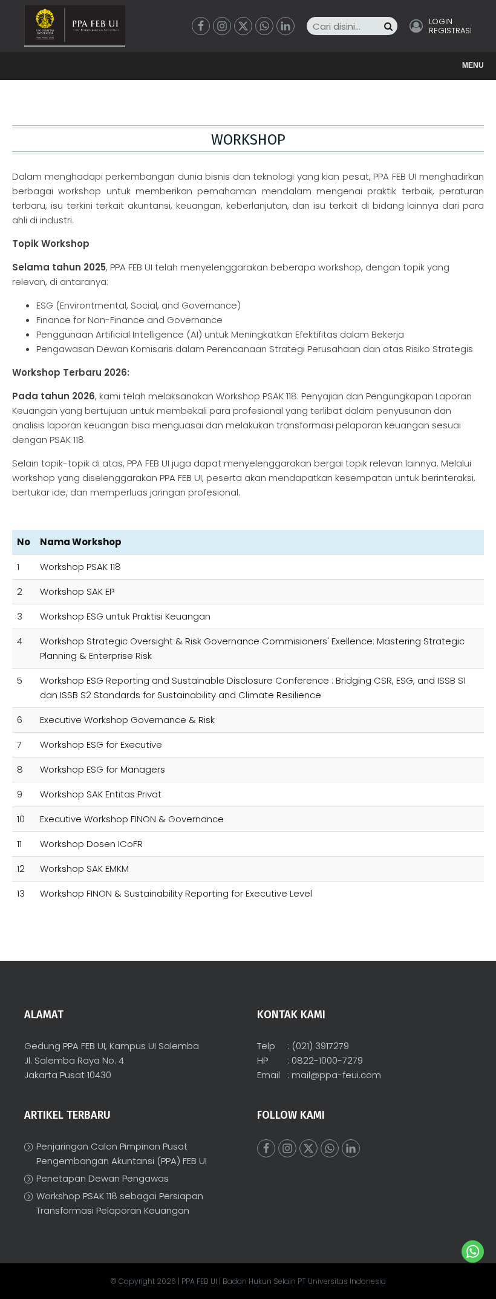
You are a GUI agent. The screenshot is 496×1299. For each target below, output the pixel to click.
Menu (473, 65)
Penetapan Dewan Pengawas (102, 1178)
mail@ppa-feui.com (336, 1074)
